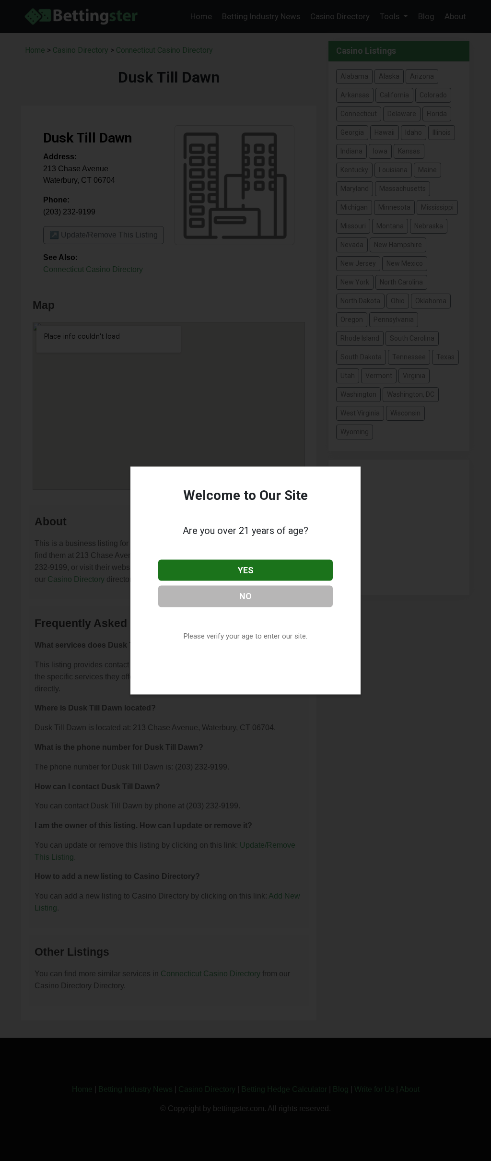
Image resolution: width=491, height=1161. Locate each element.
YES (246, 570)
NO (245, 596)
